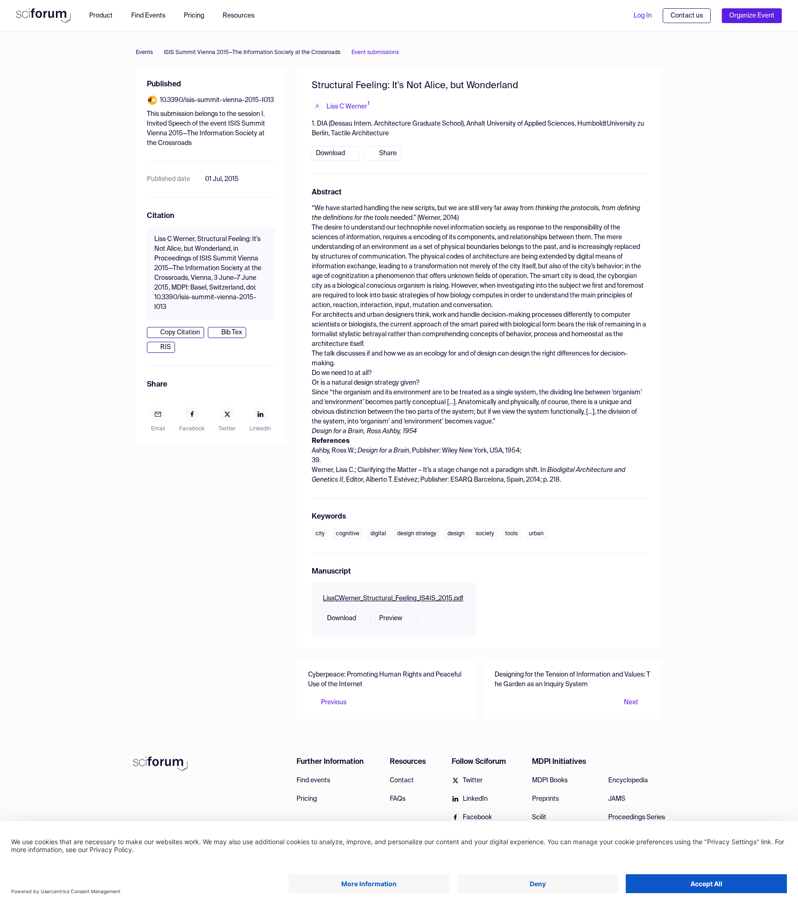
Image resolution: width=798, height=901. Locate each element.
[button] (243, 15)
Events (144, 52)
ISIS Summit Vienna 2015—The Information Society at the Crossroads (252, 52)
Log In (643, 15)
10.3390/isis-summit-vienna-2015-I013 (217, 100)
